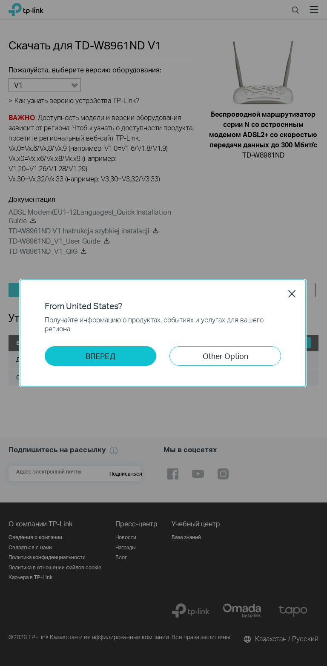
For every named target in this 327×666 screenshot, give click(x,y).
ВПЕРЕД (100, 356)
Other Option (225, 356)
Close (292, 293)
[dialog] (163, 333)
